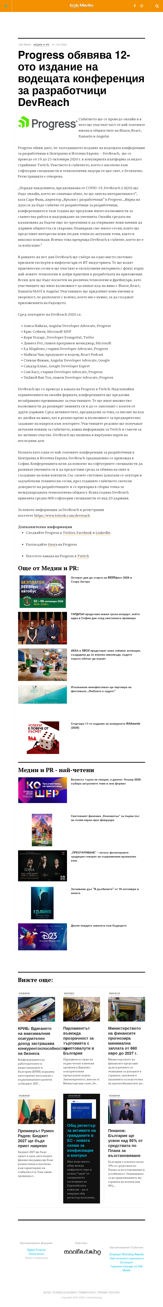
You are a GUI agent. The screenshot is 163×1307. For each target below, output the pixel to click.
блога (52, 544)
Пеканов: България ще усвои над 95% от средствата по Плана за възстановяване (125, 1142)
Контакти (114, 1292)
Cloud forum (36, 1254)
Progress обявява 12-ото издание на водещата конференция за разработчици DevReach (81, 78)
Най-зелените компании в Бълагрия (127, 1260)
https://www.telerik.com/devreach (62, 515)
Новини (24, 993)
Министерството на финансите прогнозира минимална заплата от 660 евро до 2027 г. (124, 1040)
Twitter (69, 532)
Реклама (103, 1292)
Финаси (114, 993)
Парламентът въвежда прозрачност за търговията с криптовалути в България (78, 1040)
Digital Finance (36, 1250)
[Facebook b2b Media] (135, 5)
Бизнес (69, 993)
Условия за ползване (65, 1292)
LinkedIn (103, 532)
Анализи (74, 1095)
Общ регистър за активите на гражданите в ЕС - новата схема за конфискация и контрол (81, 1140)
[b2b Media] (81, 6)
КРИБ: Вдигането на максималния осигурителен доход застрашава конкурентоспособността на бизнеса (42, 1040)
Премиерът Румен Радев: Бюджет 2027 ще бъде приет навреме (36, 1138)
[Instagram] (141, 5)
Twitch (83, 555)
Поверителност (87, 1292)
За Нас (47, 1292)
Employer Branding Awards (127, 1254)
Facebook (84, 532)
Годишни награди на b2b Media (126, 1268)
